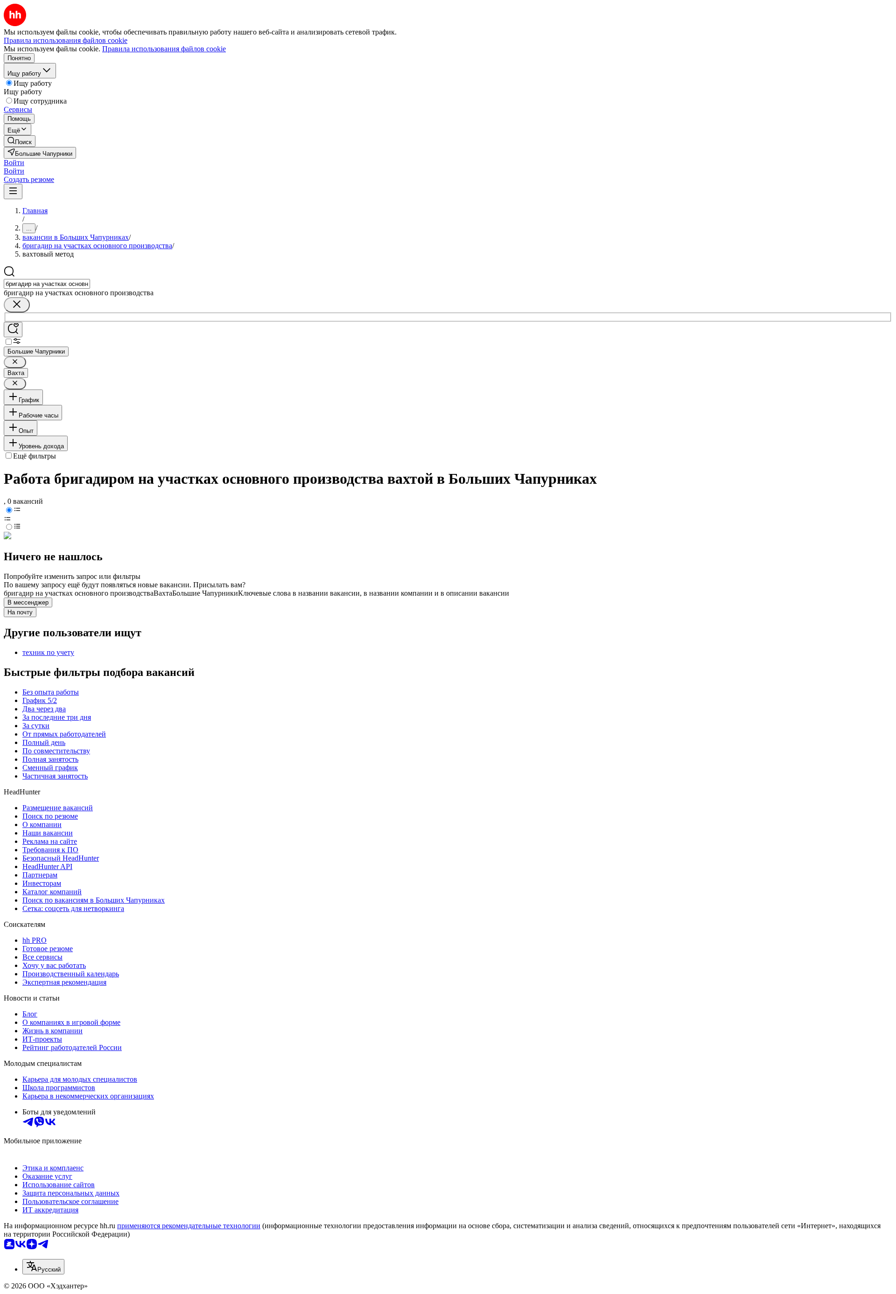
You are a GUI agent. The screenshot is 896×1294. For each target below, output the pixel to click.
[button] (14, 163)
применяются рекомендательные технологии (188, 1226)
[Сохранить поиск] (13, 329)
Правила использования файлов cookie (164, 49)
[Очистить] (17, 305)
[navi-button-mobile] (13, 191)
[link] (19, 141)
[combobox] (47, 284)
